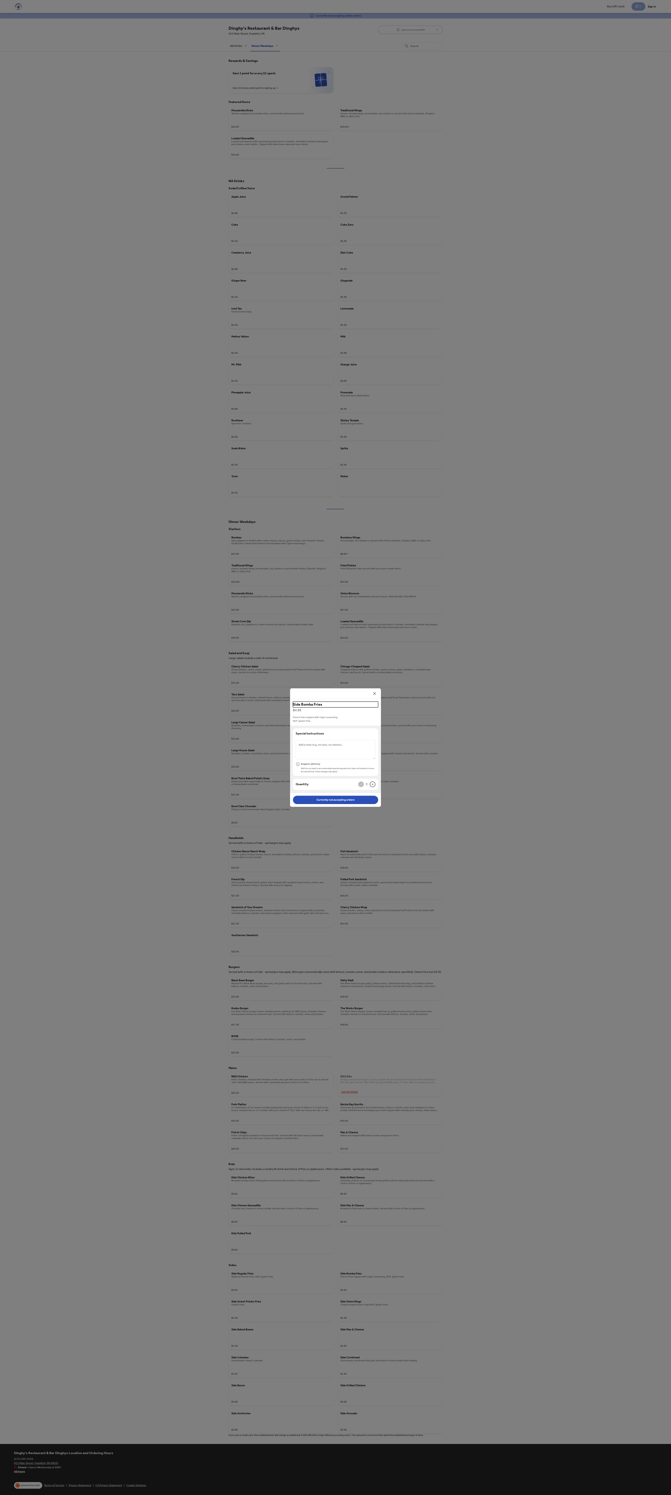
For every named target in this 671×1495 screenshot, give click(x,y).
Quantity (302, 784)
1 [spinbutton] (367, 784)
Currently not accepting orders (335, 799)
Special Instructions (310, 733)
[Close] (374, 693)
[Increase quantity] (372, 784)
